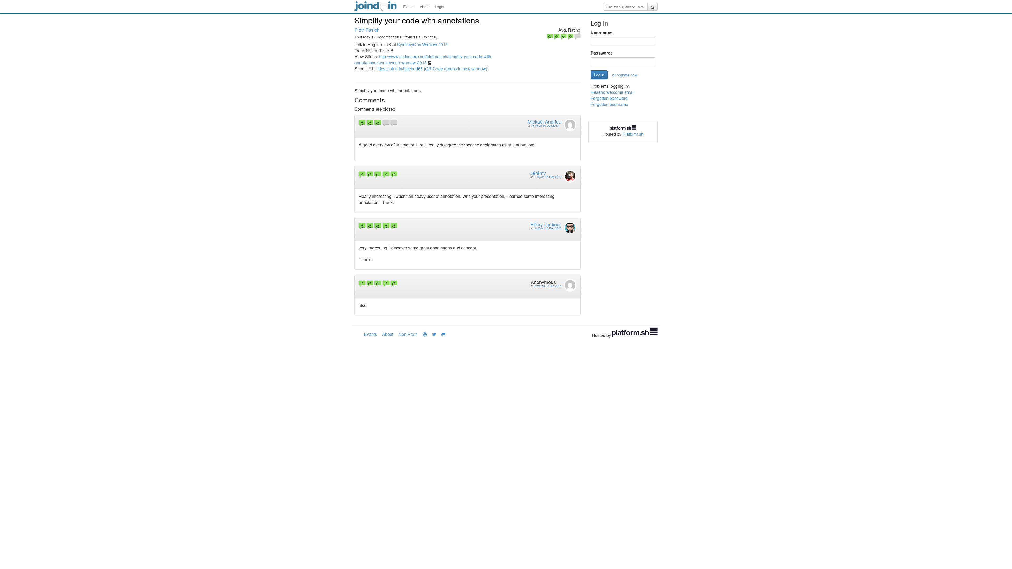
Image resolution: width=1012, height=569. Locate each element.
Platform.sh (633, 134)
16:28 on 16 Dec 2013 (547, 228)
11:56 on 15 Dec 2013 (547, 177)
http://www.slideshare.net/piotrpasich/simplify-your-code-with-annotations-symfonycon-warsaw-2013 (423, 59)
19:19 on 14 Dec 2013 (545, 125)
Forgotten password (609, 98)
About (425, 6)
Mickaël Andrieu (544, 121)
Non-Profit (407, 334)
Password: (601, 53)
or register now (624, 74)
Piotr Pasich (367, 29)
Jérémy (538, 172)
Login (439, 6)
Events (409, 6)
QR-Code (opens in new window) (456, 69)
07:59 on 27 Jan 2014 (547, 286)
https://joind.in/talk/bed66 (399, 69)
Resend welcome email (613, 92)
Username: (601, 33)
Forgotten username (609, 104)
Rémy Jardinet (545, 224)
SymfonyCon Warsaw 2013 (422, 44)
